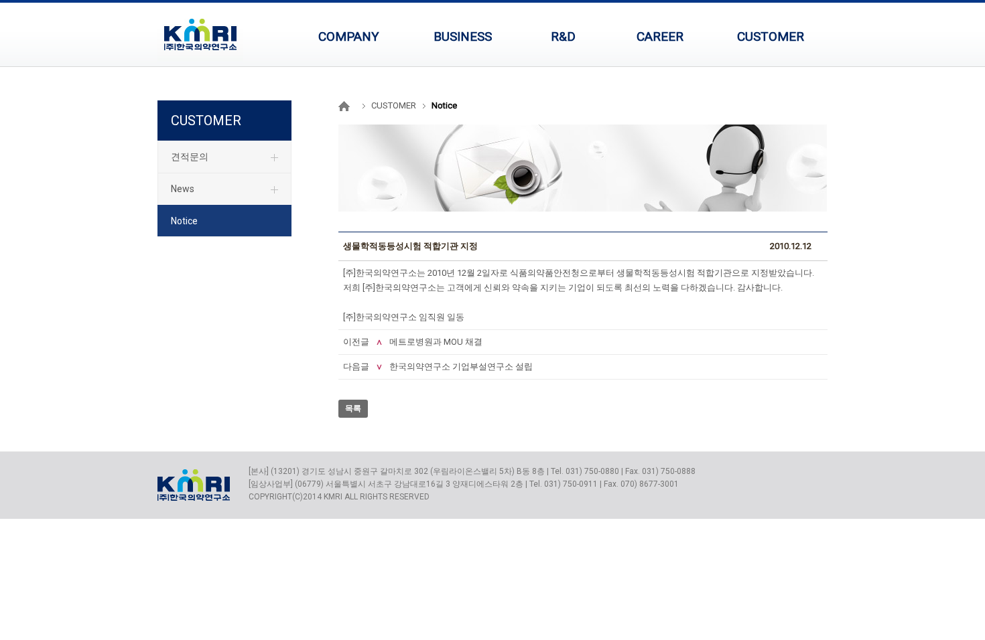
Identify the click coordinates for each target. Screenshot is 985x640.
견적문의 (189, 156)
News (182, 188)
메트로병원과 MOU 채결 (435, 342)
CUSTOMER (206, 120)
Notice (184, 221)
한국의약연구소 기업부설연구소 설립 (461, 367)
